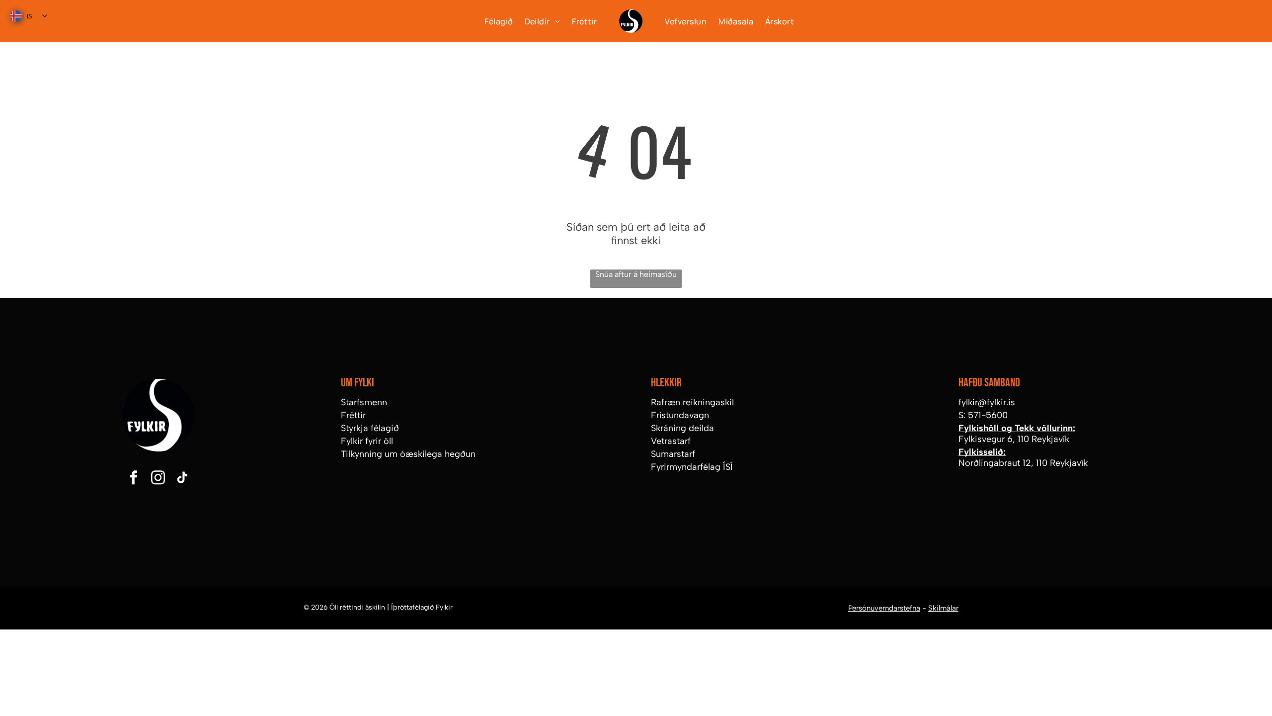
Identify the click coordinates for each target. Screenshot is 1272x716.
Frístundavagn (680, 415)
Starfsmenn (364, 402)
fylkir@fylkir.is (986, 402)
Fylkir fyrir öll (367, 441)
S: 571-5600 (983, 415)
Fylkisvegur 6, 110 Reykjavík (1013, 439)
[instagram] (158, 479)
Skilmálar (943, 608)
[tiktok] (182, 479)
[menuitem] (492, 21)
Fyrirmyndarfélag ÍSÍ (692, 466)
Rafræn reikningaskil (692, 402)
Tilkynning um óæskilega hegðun (408, 453)
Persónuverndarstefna (884, 608)
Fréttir (353, 415)
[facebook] (134, 479)
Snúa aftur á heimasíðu (636, 274)
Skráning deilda (682, 428)
